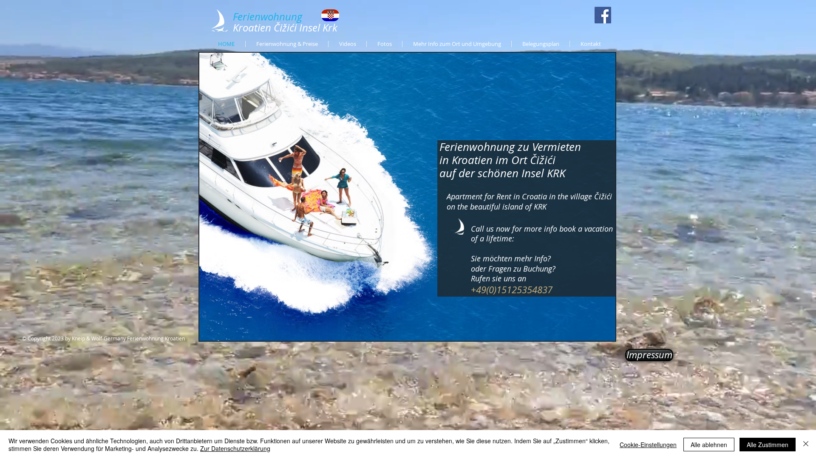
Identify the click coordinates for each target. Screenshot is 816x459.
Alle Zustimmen (767, 444)
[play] (597, 333)
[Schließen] (806, 444)
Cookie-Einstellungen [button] (648, 444)
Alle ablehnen (709, 444)
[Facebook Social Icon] (603, 15)
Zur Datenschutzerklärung (235, 448)
